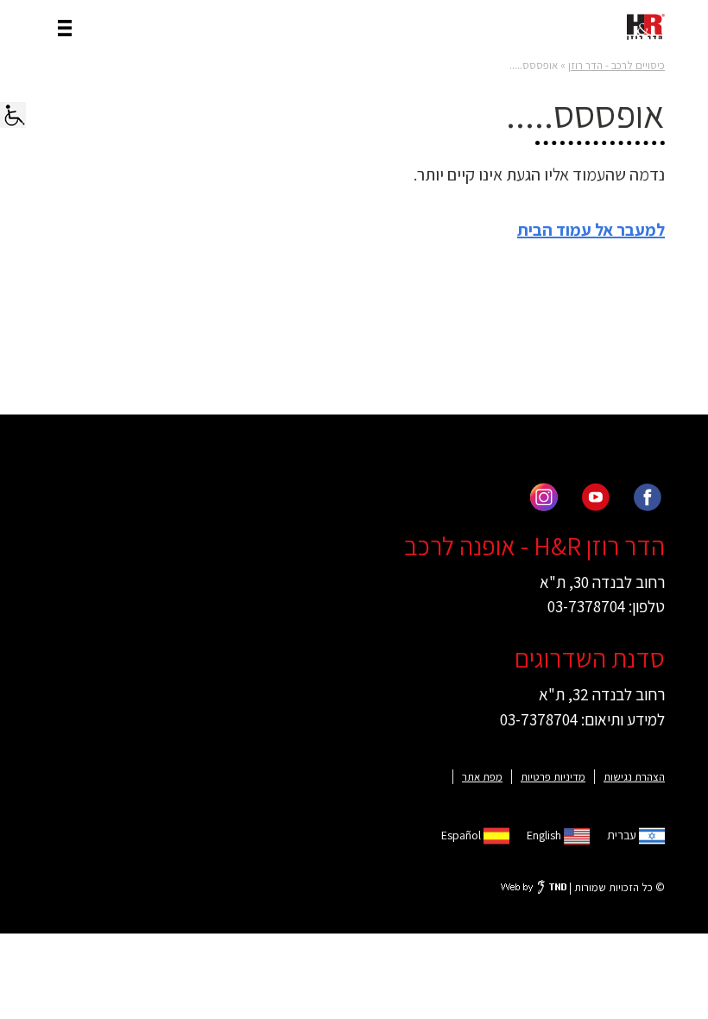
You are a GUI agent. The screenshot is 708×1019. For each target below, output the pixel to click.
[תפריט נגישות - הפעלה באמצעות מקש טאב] (13, 114)
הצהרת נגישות (634, 776)
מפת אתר (482, 776)
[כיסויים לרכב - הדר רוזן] (646, 26)
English (545, 835)
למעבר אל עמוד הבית (591, 229)
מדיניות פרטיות (553, 776)
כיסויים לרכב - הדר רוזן (616, 65)
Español (462, 835)
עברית (623, 835)
